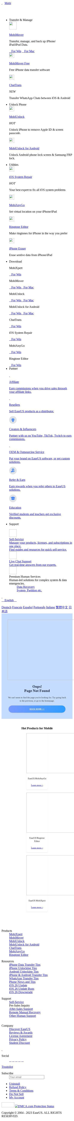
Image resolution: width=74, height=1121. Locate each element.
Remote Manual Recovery (25, 1012)
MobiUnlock (16, 116)
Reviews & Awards (20, 1032)
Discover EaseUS (19, 1029)
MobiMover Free (19, 63)
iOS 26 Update (18, 985)
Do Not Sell (16, 1094)
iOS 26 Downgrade (21, 992)
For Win (15, 51)
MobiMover (16, 34)
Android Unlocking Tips (24, 971)
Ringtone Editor (18, 226)
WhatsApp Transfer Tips (24, 978)
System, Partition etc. (29, 590)
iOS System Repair (20, 177)
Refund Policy (17, 1087)
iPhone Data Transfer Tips (24, 964)
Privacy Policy (18, 1039)
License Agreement (20, 1036)
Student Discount (19, 1042)
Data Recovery (26, 587)
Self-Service (16, 1002)
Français (17, 607)
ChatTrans (15, 85)
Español (28, 607)
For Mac (28, 51)
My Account (16, 1097)
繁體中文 (62, 607)
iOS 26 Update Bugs (21, 988)
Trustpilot (7, 1066)
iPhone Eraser (17, 248)
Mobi (8, 3)
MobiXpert (15, 934)
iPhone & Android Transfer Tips (28, 975)
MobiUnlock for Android (24, 148)
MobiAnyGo (17, 205)
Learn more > (37, 785)
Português (39, 607)
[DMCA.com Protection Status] (34, 1106)
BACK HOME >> (37, 709)
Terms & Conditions (21, 1090)
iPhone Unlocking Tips (23, 968)
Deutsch (6, 607)
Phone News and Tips (22, 981)
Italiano (50, 607)
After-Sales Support (21, 1009)
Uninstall (14, 1083)
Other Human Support (22, 1015)
